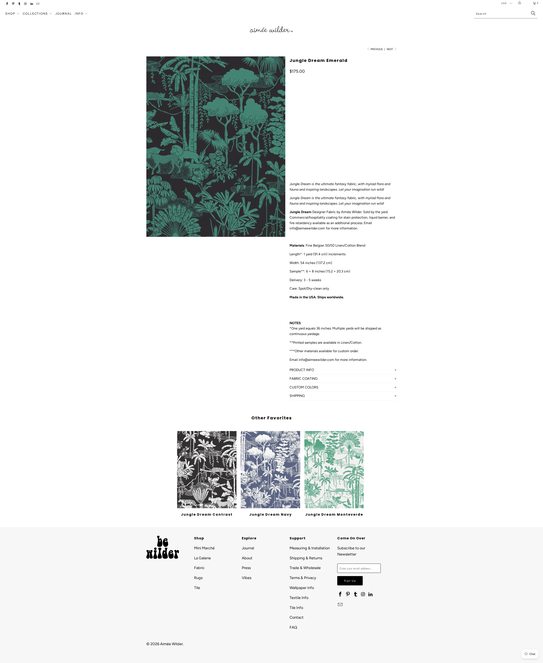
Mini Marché (204, 548)
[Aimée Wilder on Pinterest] (13, 4)
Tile (197, 587)
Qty (292, 145)
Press (246, 567)
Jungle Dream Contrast (207, 469)
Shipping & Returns (306, 558)
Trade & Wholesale (305, 567)
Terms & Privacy (303, 577)
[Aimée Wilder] (271, 24)
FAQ (293, 627)
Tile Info (296, 607)
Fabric (199, 567)
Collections (36, 13)
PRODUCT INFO (302, 370)
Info (79, 13)
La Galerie (202, 558)
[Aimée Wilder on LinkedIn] (31, 4)
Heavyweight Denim (346, 133)
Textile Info (299, 597)
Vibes (246, 577)
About (247, 558)
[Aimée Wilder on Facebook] (6, 4)
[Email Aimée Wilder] (37, 4)
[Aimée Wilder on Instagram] (25, 4)
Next (390, 49)
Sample (310, 114)
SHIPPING (297, 396)
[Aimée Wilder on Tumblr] (19, 4)
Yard (295, 114)
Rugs (198, 577)
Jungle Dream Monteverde (334, 469)
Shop (10, 13)
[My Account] (520, 3)
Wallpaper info (302, 587)
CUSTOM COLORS (304, 387)
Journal (63, 13)
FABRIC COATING (304, 379)
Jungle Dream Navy (270, 469)
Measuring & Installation (310, 548)
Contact (297, 617)
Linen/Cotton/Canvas (308, 133)
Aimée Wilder (171, 644)
